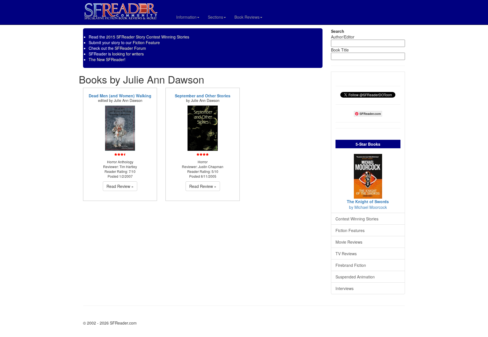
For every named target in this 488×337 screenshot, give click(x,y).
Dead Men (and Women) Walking (120, 95)
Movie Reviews (349, 242)
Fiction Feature (146, 42)
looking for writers (128, 54)
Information (186, 17)
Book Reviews (247, 17)
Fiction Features (350, 230)
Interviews (345, 288)
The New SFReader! (107, 59)
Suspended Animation (355, 277)
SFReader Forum (130, 48)
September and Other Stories (202, 95)
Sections (215, 17)
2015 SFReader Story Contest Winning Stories (147, 37)
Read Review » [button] (120, 186)
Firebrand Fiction (351, 265)
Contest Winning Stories (357, 219)
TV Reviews (346, 253)
